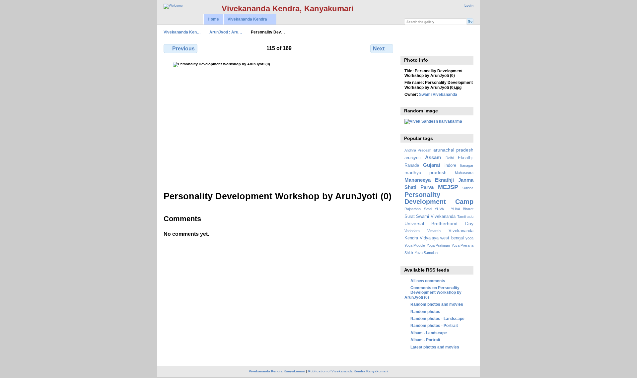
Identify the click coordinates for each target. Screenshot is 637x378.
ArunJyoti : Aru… (225, 32)
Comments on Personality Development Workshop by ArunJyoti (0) (432, 292)
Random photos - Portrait (434, 325)
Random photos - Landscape (437, 318)
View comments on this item (408, 47)
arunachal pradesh (453, 150)
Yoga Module (414, 245)
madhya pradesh (425, 172)
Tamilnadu (465, 217)
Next (379, 48)
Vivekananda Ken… (182, 32)
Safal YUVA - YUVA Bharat (448, 209)
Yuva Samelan (426, 253)
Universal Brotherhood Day (438, 223)
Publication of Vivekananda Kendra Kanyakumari (348, 371)
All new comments (427, 281)
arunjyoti (412, 158)
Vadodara (412, 231)
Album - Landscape (428, 333)
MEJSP (448, 186)
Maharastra (464, 173)
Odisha (467, 188)
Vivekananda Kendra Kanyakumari (277, 371)
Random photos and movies (436, 304)
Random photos (425, 311)
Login (468, 5)
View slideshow (422, 47)
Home (213, 19)
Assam (433, 157)
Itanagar (466, 165)
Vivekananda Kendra (245, 19)
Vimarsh (434, 231)
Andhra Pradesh (417, 150)
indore (450, 165)
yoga (469, 238)
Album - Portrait (425, 340)
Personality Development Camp (438, 198)
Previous (183, 48)
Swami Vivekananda (438, 94)
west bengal (451, 238)
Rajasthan (412, 209)
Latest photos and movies (434, 347)
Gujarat (431, 165)
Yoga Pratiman (438, 245)
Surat (409, 216)
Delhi (450, 158)
